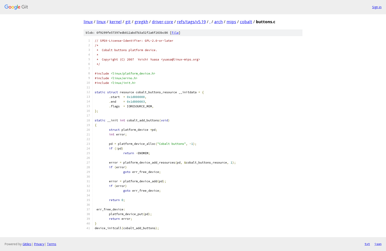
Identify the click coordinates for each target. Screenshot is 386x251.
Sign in (377, 7)
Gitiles (27, 244)
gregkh (141, 21)
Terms (51, 244)
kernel (115, 21)
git (128, 21)
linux (88, 21)
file (175, 33)
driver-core (162, 21)
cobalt (246, 21)
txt (367, 244)
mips (231, 21)
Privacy (39, 244)
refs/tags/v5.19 (191, 21)
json (378, 244)
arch (218, 21)
